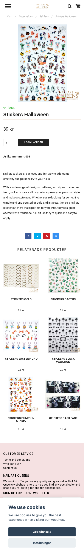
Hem (11, 16)
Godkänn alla (42, 531)
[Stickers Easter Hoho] (21, 335)
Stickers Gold (21, 299)
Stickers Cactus (63, 299)
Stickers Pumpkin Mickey (21, 419)
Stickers (45, 16)
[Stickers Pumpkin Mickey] (21, 394)
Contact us (10, 467)
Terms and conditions (16, 459)
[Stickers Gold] (21, 275)
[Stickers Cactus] (63, 275)
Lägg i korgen (33, 142)
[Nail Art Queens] (42, 6)
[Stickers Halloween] (42, 63)
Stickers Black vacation (63, 360)
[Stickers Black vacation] (63, 335)
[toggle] (10, 7)
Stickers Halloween (66, 16)
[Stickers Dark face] (63, 394)
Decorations (28, 16)
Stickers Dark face (63, 418)
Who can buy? (12, 463)
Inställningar (42, 543)
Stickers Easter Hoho (21, 358)
